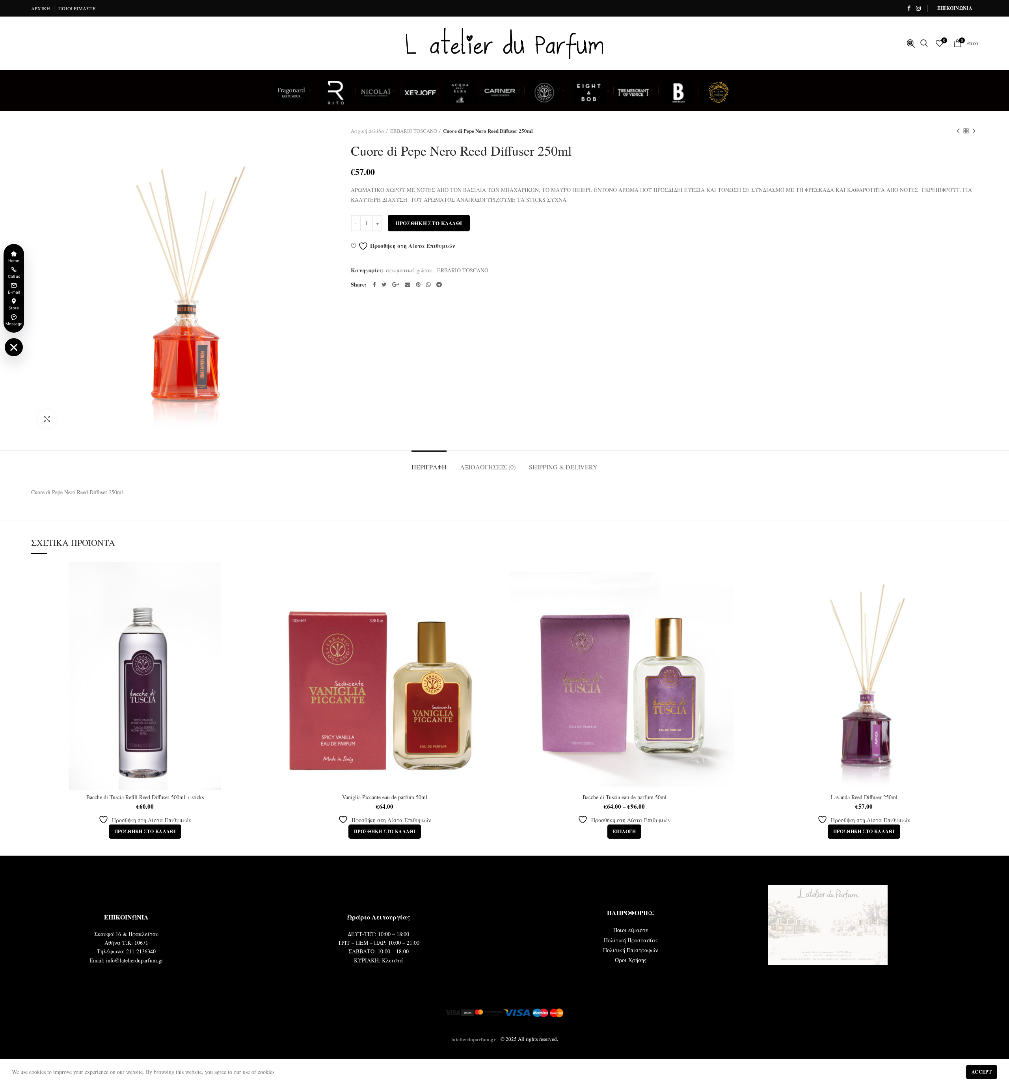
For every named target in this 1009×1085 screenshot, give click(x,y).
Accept (982, 1071)
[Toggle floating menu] (14, 347)
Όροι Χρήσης (630, 960)
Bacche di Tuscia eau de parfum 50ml (624, 797)
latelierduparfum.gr (473, 1038)
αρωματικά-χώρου (409, 270)
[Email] (407, 284)
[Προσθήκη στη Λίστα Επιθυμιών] (253, 575)
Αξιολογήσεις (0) (488, 467)
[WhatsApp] (428, 284)
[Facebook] (909, 8)
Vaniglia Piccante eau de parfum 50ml (384, 797)
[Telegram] (439, 284)
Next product (974, 131)
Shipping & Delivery (563, 467)
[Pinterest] (418, 284)
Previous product (958, 131)
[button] (145, 831)
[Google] (395, 284)
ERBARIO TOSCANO (413, 130)
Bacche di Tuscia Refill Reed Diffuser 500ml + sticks (145, 797)
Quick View (253, 592)
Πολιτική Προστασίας (631, 940)
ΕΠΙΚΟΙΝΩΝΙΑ (954, 8)
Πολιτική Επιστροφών (630, 950)
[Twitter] (384, 284)
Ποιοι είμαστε (630, 930)
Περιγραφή (429, 467)
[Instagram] (918, 8)
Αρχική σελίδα (367, 130)
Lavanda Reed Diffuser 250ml (864, 797)
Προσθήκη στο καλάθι (429, 223)
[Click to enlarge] (47, 419)
